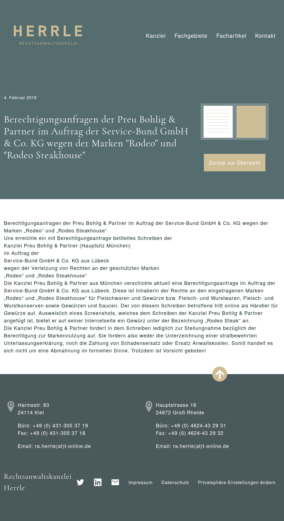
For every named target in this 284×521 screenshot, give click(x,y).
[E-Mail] (115, 482)
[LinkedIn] (97, 482)
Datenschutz (175, 482)
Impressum (140, 482)
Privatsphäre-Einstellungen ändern (237, 482)
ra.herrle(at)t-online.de (63, 445)
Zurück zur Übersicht (234, 162)
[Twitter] (80, 482)
